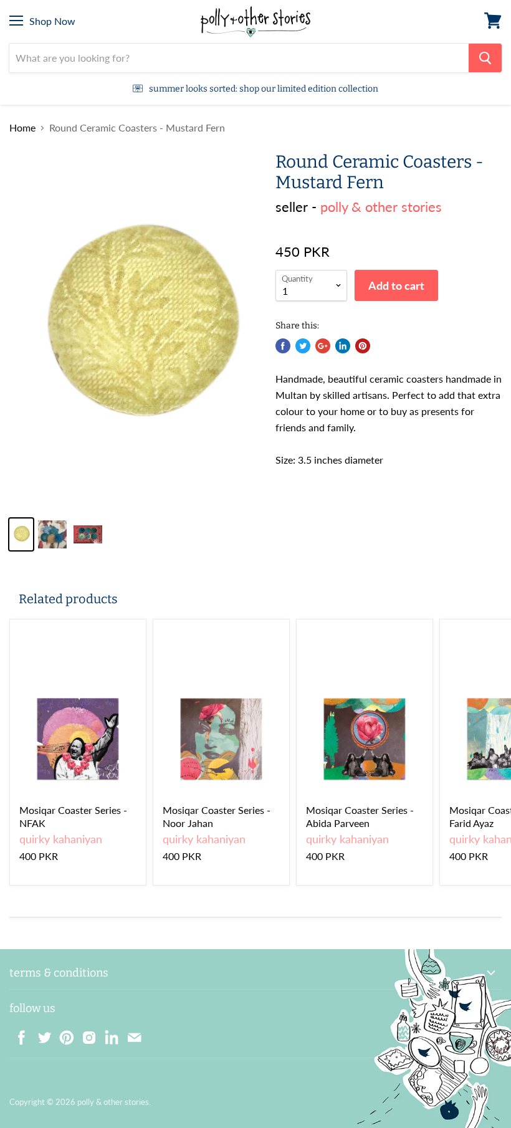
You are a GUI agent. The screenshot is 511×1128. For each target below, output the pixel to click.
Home (22, 127)
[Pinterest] (63, 1034)
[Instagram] (85, 1034)
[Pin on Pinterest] (362, 345)
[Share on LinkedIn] (342, 345)
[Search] (485, 58)
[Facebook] (18, 1034)
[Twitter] (40, 1034)
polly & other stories (381, 206)
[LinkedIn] (108, 1034)
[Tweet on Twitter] (302, 345)
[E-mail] (130, 1034)
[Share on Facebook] (282, 345)
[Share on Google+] (322, 345)
